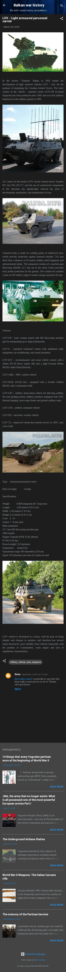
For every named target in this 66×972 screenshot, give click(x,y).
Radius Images (39, 960)
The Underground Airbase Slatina (23, 839)
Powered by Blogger (35, 954)
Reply (18, 689)
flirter (18, 674)
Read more (57, 786)
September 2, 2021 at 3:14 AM (34, 674)
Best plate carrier (23, 679)
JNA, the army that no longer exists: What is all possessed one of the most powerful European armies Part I (28, 800)
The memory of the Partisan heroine (25, 914)
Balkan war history (29, 5)
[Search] (62, 6)
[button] (62, 19)
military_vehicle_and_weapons (25, 662)
